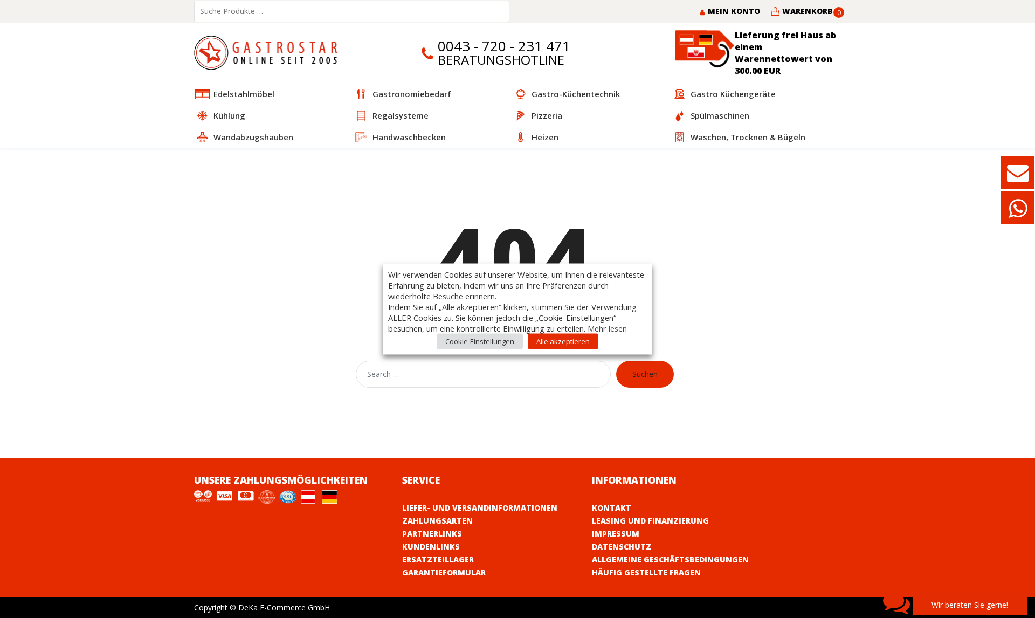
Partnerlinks (432, 533)
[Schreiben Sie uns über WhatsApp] (1018, 213)
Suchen (645, 374)
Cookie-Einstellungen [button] (479, 341)
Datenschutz (621, 546)
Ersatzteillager (438, 559)
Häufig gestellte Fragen (646, 572)
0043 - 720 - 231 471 (504, 46)
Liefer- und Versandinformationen (479, 508)
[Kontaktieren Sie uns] (1018, 178)
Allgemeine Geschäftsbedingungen (670, 559)
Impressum (615, 533)
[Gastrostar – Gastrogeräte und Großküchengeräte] (268, 52)
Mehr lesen (607, 328)
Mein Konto (733, 11)
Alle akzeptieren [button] (563, 341)
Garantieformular (444, 572)
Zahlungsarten (437, 521)
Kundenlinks (431, 546)
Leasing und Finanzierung (650, 521)
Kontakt (611, 508)
